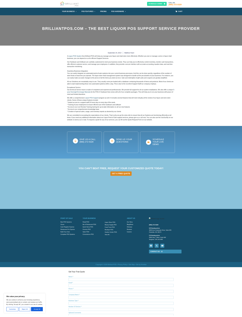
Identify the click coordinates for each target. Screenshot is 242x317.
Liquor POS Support (92, 98)
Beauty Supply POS (110, 224)
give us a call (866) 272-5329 (88, 140)
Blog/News (130, 224)
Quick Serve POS (88, 227)
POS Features (87, 11)
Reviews (129, 229)
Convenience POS (88, 234)
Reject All (25, 309)
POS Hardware (117, 11)
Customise (12, 309)
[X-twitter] (157, 246)
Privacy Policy (122, 264)
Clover (62, 224)
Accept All (37, 309)
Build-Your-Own (65, 232)
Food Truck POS (110, 227)
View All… (108, 234)
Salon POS (86, 232)
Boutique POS (109, 229)
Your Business (68, 11)
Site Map (132, 264)
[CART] (176, 11)
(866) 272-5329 (175, 5)
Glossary (129, 227)
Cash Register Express (67, 227)
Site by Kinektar (141, 264)
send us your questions (124, 140)
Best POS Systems (66, 222)
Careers (129, 232)
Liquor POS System (75, 56)
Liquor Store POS (110, 222)
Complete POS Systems (67, 234)
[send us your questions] (112, 140)
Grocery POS (87, 229)
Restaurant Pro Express (67, 229)
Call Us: (172, 3)
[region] (24, 303)
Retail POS (86, 222)
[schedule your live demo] (148, 142)
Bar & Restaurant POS (89, 224)
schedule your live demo (158, 142)
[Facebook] (151, 246)
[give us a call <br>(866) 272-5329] (75, 140)
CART (180, 11)
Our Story (130, 222)
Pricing (103, 11)
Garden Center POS (111, 232)
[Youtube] (162, 246)
